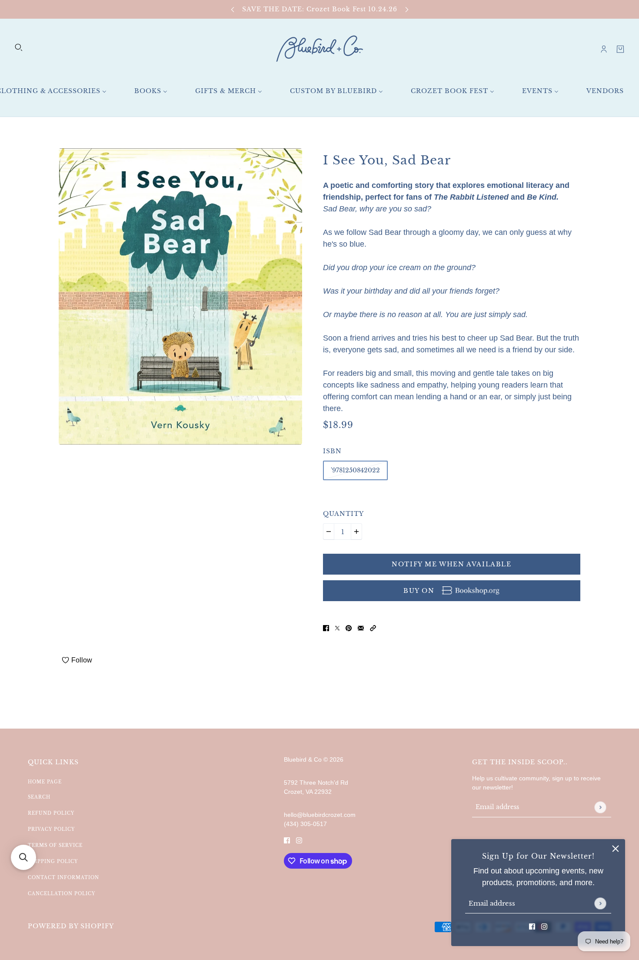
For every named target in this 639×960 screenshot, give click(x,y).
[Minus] (328, 531)
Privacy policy (51, 829)
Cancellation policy (61, 893)
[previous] (232, 9)
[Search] (18, 47)
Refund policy (51, 813)
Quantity (343, 514)
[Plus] (356, 531)
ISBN (332, 451)
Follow (81, 660)
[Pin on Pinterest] (348, 628)
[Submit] (600, 903)
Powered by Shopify (71, 926)
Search (39, 797)
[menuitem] (150, 91)
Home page (45, 782)
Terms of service (55, 845)
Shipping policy (53, 861)
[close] (615, 848)
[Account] (604, 49)
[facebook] (532, 926)
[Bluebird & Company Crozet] (319, 49)
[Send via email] (360, 628)
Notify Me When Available (451, 564)
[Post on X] (337, 628)
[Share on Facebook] (326, 628)
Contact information (63, 877)
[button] (372, 628)
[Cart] (620, 49)
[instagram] (544, 926)
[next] (407, 9)
